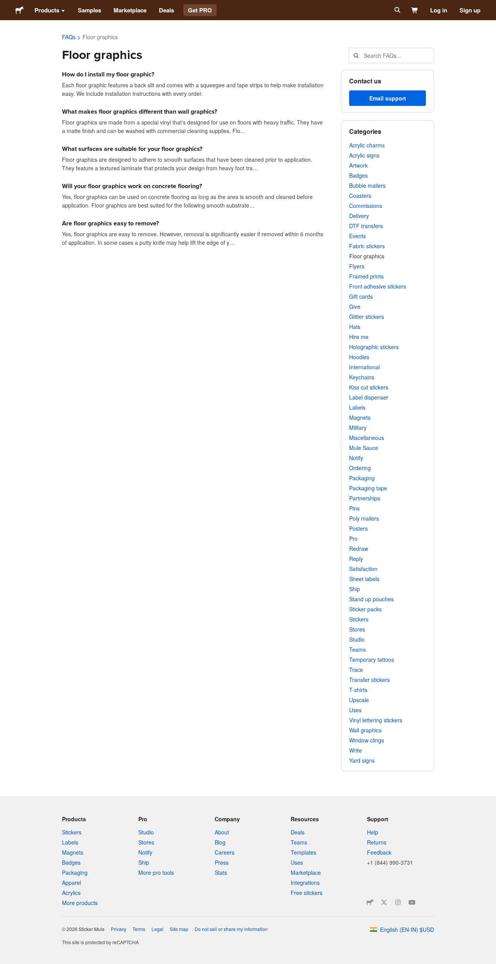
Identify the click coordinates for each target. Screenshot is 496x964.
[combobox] (391, 55)
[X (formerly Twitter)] (384, 902)
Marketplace (130, 10)
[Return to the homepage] (20, 10)
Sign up (470, 10)
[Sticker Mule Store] (370, 902)
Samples (89, 10)
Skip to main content (6, 6)
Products (46, 10)
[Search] (397, 10)
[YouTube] (412, 902)
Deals (166, 10)
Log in (438, 10)
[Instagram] (398, 902)
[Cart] (415, 10)
